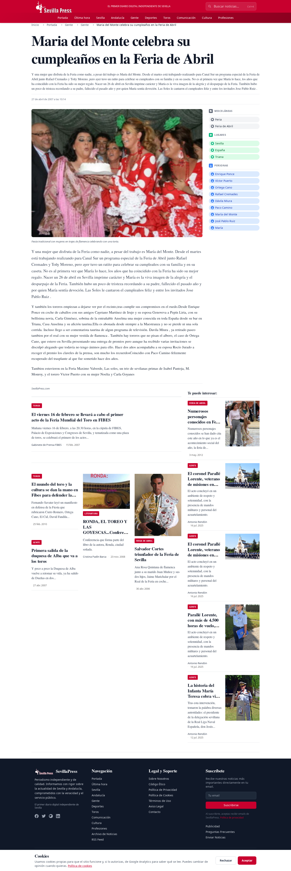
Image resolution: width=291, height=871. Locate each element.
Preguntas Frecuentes (220, 832)
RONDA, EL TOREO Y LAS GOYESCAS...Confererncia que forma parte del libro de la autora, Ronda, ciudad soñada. (108, 535)
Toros (166, 18)
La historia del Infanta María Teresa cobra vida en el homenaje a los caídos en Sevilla (204, 699)
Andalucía (117, 18)
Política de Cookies (161, 795)
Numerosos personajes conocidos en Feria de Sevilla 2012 (204, 419)
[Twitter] (44, 816)
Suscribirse (231, 805)
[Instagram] (51, 816)
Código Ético (157, 784)
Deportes (151, 18)
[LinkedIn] (58, 816)
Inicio (35, 25)
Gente (135, 18)
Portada (63, 18)
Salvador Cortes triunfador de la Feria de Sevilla (157, 554)
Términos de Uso (160, 801)
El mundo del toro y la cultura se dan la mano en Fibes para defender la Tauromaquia (54, 492)
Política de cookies (80, 866)
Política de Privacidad (163, 790)
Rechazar (226, 860)
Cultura (207, 18)
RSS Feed (98, 839)
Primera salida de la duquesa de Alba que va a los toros (54, 555)
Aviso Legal (156, 806)
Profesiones (226, 18)
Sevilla (100, 18)
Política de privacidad (231, 817)
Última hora (82, 18)
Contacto (154, 812)
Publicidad (213, 826)
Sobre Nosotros (159, 779)
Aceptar (247, 860)
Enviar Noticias (215, 837)
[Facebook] (37, 816)
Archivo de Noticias (104, 834)
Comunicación (186, 18)
